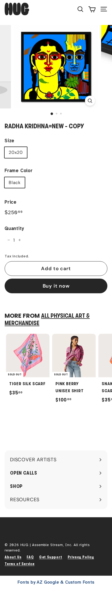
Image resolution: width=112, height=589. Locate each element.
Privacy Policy (81, 557)
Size (9, 141)
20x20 (16, 152)
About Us (13, 557)
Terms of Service (20, 564)
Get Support (50, 557)
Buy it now (56, 286)
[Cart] (92, 9)
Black (15, 182)
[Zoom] (90, 101)
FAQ (30, 557)
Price (11, 202)
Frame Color (19, 170)
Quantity (14, 228)
